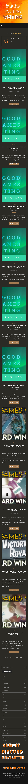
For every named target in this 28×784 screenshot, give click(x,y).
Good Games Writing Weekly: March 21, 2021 (14, 267)
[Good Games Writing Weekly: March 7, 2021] (14, 363)
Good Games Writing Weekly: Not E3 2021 (14, 147)
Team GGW (15, 38)
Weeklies (14, 84)
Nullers (14, 708)
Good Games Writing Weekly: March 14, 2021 (14, 326)
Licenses (14, 698)
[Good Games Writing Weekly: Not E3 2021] (14, 125)
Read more (13, 104)
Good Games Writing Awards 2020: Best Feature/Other (14, 571)
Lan (14, 694)
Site (14, 442)
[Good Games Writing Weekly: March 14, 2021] (14, 304)
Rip (14, 716)
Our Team (16, 775)
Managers (14, 705)
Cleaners (14, 683)
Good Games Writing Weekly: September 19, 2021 (14, 88)
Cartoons (14, 680)
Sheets (14, 719)
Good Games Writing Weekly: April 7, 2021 (14, 207)
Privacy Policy (9, 775)
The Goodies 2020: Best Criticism (14, 633)
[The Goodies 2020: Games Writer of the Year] (14, 423)
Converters (14, 687)
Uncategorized (14, 733)
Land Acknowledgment (10, 773)
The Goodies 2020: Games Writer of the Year (14, 445)
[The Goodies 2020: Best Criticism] (14, 611)
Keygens (14, 690)
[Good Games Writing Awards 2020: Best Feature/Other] (14, 549)
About (22, 775)
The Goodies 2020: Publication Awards (14, 510)
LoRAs (14, 701)
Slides (14, 726)
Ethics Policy (21, 773)
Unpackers (14, 737)
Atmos (14, 676)
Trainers (14, 730)
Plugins (14, 712)
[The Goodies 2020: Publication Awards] (14, 487)
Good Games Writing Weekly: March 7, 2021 (14, 386)
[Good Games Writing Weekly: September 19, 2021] (14, 65)
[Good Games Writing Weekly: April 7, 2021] (14, 185)
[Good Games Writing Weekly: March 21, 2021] (14, 244)
